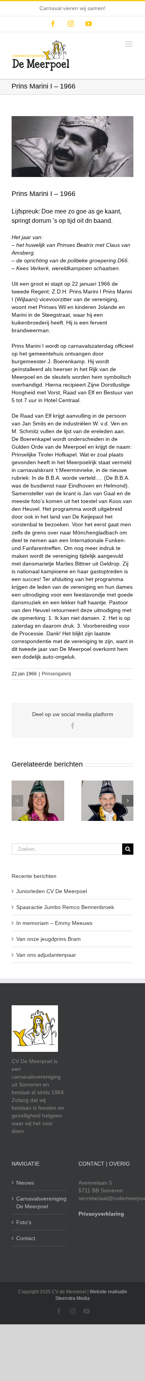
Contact (25, 1238)
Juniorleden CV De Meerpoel (51, 891)
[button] (17, 801)
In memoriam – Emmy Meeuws (54, 923)
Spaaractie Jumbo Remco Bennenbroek (65, 907)
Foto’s (23, 1222)
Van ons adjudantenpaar (46, 955)
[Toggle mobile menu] (129, 44)
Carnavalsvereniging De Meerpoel (39, 1202)
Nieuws (25, 1183)
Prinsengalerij (56, 674)
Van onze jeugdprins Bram (48, 939)
